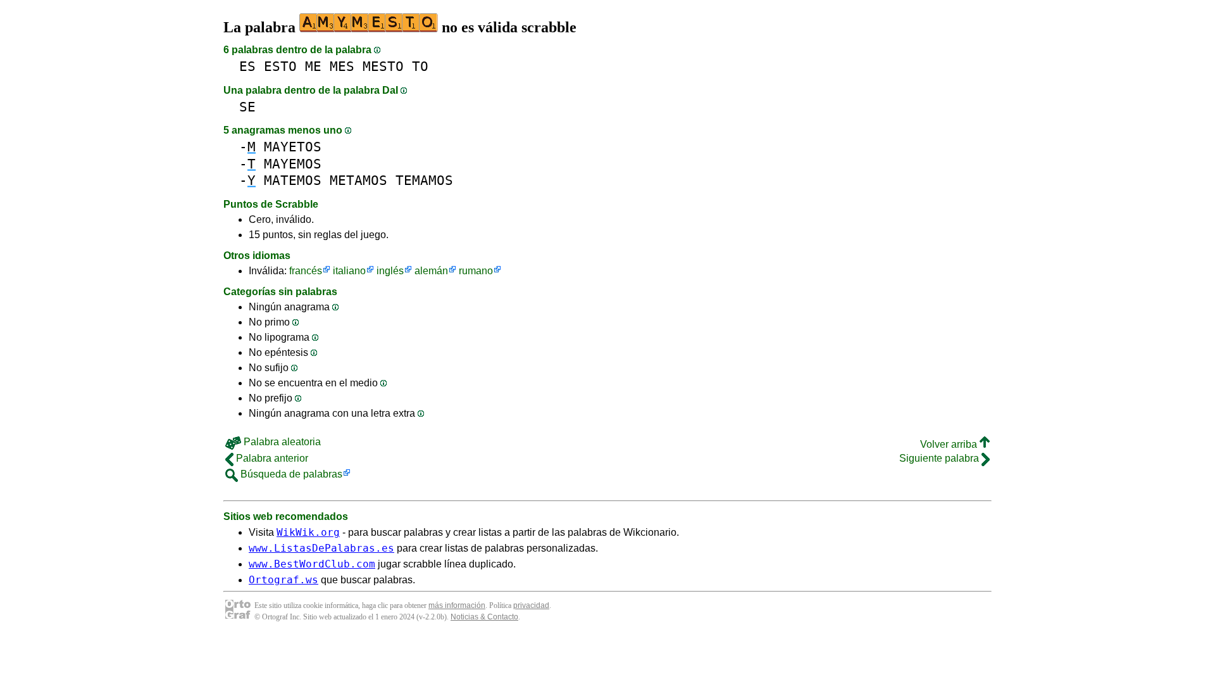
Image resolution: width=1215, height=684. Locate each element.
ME (313, 66)
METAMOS (358, 180)
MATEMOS (292, 180)
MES (342, 66)
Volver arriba (950, 444)
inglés (390, 270)
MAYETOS (292, 147)
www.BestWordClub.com (312, 564)
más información (456, 605)
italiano (349, 270)
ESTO (280, 66)
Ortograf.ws (283, 580)
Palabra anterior (271, 458)
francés (305, 270)
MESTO (383, 66)
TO (420, 66)
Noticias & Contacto (484, 616)
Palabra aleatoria (281, 441)
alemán (431, 270)
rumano (476, 270)
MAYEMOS (292, 164)
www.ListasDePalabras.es (321, 548)
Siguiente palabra (940, 458)
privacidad (531, 605)
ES (247, 66)
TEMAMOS (424, 180)
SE (247, 107)
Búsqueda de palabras (290, 474)
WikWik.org (308, 532)
